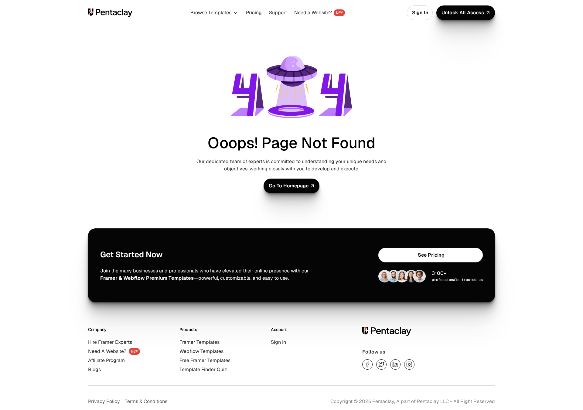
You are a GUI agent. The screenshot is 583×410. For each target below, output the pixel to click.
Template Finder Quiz (203, 369)
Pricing (254, 12)
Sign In (278, 342)
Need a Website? (313, 12)
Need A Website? (107, 351)
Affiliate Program (106, 360)
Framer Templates (199, 342)
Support (278, 12)
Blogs (94, 369)
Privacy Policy (104, 401)
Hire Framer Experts (110, 342)
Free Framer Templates (204, 360)
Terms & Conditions (146, 401)
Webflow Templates (201, 351)
